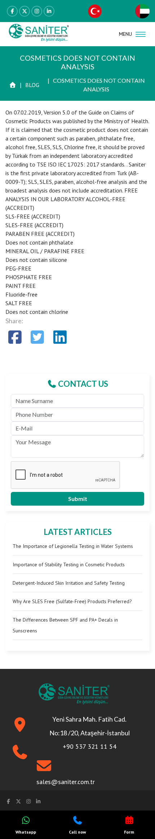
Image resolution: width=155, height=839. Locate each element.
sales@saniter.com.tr (65, 782)
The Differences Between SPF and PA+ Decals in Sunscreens (65, 625)
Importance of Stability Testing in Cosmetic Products (69, 564)
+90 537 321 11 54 (89, 746)
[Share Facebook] (15, 337)
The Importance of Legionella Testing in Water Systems (73, 546)
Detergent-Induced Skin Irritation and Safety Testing (69, 583)
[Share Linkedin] (60, 337)
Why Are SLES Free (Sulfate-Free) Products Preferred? (72, 601)
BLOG (32, 84)
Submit (77, 498)
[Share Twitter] (37, 337)
